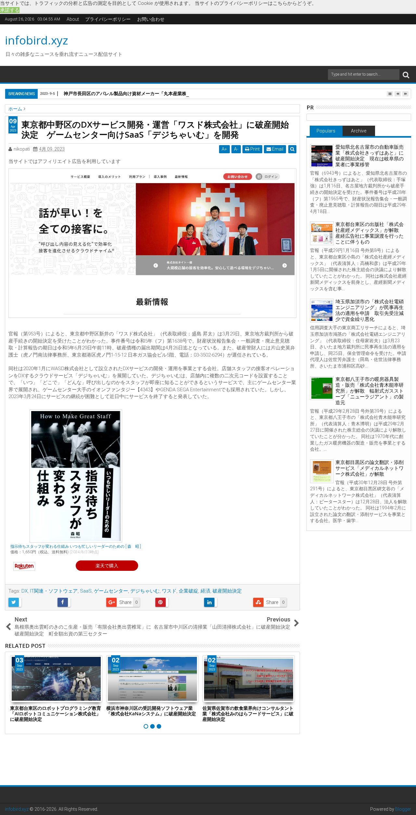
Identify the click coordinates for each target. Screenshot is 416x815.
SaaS (86, 591)
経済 (205, 591)
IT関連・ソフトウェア (54, 591)
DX (24, 591)
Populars (326, 130)
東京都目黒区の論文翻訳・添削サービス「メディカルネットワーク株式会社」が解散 (369, 468)
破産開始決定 (227, 591)
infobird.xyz (36, 40)
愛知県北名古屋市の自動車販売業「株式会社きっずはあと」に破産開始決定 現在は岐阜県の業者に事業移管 (369, 156)
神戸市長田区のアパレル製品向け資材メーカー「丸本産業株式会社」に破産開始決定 (150, 93)
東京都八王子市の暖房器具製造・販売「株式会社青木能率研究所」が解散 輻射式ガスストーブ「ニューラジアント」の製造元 (369, 391)
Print (254, 149)
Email (277, 149)
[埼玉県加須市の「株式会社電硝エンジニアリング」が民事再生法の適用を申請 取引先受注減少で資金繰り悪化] (321, 310)
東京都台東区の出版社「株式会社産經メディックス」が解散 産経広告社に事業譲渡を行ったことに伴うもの (369, 233)
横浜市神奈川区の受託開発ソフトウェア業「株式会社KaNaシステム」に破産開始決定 (151, 711)
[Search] (406, 74)
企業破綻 (188, 591)
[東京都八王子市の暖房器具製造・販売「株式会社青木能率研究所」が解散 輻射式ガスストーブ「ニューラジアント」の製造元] (321, 388)
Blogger (403, 809)
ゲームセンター (111, 591)
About (73, 19)
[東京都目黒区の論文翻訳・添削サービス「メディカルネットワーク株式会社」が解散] (321, 471)
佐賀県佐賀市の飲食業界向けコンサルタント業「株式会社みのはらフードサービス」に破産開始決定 (247, 713)
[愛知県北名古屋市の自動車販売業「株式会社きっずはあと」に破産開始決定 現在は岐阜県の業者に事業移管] (321, 156)
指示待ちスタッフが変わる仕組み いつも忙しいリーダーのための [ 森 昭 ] (75, 546)
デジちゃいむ (145, 591)
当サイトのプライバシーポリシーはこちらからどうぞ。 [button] (256, 3)
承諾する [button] (10, 10)
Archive (358, 130)
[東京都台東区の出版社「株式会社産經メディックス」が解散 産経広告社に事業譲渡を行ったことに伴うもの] (321, 233)
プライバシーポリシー (108, 19)
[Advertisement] (269, 44)
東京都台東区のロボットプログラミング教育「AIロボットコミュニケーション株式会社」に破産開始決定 (55, 713)
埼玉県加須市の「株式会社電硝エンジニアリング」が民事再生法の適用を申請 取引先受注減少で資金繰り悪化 (369, 310)
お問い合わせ (150, 19)
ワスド (169, 591)
